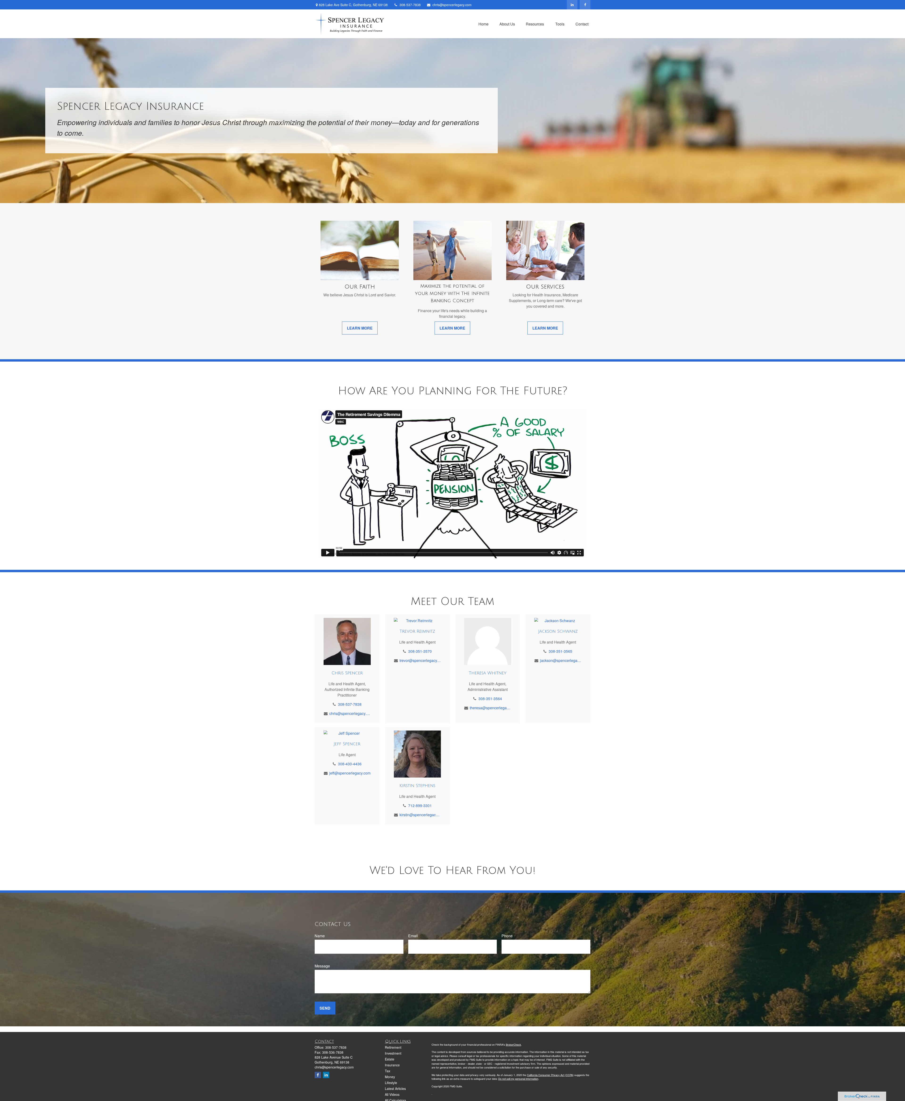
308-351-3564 (490, 698)
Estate (389, 1059)
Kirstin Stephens (417, 785)
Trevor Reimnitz (417, 631)
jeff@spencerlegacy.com (349, 773)
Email (413, 935)
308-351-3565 (560, 651)
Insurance (392, 1065)
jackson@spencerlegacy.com (560, 660)
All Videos (392, 1094)
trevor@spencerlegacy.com (420, 660)
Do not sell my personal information (518, 1079)
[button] (483, 24)
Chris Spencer (347, 673)
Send (325, 1008)
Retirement (393, 1047)
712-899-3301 (420, 805)
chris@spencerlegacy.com (452, 4)
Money (390, 1076)
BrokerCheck (513, 1044)
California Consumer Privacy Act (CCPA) (550, 1075)
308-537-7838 (410, 4)
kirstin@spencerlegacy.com (420, 814)
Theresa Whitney (487, 673)
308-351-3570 (420, 651)
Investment (393, 1053)
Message (322, 966)
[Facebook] (585, 4)
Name (320, 935)
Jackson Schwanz (558, 631)
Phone (507, 935)
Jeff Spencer (347, 744)
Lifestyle (391, 1082)
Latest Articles (395, 1088)
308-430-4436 (350, 764)
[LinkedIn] (572, 4)
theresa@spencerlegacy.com (490, 707)
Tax (387, 1070)
